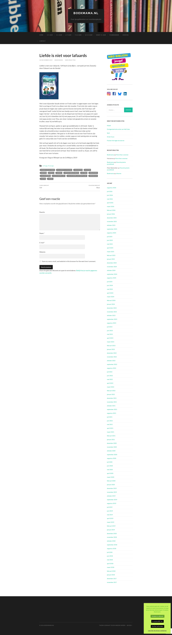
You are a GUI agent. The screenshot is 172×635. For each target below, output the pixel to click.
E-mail (42, 243)
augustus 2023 (111, 323)
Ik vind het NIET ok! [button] (157, 621)
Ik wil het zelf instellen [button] (157, 626)
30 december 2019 (45, 60)
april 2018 (110, 563)
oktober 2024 (111, 270)
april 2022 (110, 383)
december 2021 (112, 398)
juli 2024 (109, 281)
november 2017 (112, 582)
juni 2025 (110, 240)
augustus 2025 (111, 233)
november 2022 (112, 357)
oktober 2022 (111, 360)
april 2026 (110, 202)
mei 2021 (110, 424)
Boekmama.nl (86, 13)
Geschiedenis (78, 170)
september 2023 (112, 319)
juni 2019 (110, 511)
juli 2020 (109, 462)
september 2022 (112, 364)
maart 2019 (110, 522)
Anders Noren (120, 625)
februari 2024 (111, 300)
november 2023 (112, 312)
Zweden (50, 178)
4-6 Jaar (59, 35)
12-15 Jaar (88, 35)
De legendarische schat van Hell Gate (118, 129)
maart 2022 (110, 387)
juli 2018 (109, 552)
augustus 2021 (111, 413)
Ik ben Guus (110, 137)
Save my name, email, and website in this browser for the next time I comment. (69, 261)
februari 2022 (111, 390)
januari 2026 (111, 214)
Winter (43, 178)
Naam (42, 233)
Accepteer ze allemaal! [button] (157, 616)
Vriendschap (93, 176)
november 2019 (112, 492)
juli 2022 (109, 372)
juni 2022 (110, 375)
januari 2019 (111, 530)
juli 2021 (109, 417)
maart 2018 (110, 567)
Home (41, 35)
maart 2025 (110, 251)
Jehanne (118, 173)
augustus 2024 (111, 278)
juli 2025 (109, 236)
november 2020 (112, 447)
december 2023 (112, 308)
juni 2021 (110, 421)
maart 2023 (110, 342)
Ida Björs (87, 170)
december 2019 (112, 488)
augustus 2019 (111, 503)
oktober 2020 (111, 451)
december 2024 (112, 263)
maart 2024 (110, 296)
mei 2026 (110, 199)
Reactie (42, 212)
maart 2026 (110, 206)
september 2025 (112, 229)
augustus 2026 (111, 187)
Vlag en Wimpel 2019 (59, 176)
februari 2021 (111, 436)
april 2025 (110, 248)
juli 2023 (109, 327)
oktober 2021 (111, 406)
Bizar (94, 187)
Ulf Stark (84, 173)
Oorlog (51, 173)
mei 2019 (110, 514)
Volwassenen (114, 35)
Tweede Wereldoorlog (71, 173)
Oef (44, 187)
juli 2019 (109, 507)
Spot (108, 133)
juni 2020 (110, 466)
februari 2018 (111, 571)
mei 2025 (110, 244)
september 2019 (112, 499)
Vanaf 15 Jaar (101, 35)
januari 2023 (111, 349)
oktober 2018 (111, 541)
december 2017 (112, 578)
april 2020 (110, 473)
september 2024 (112, 274)
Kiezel (109, 125)
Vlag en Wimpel (45, 176)
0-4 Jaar (50, 35)
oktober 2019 (111, 496)
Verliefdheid (93, 173)
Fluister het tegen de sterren (115, 140)
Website (42, 252)
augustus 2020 (111, 458)
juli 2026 (109, 191)
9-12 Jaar (78, 35)
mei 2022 (110, 379)
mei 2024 (110, 289)
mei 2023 (110, 334)
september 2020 (112, 454)
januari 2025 (111, 259)
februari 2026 (111, 210)
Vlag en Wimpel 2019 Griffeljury (77, 176)
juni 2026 (110, 195)
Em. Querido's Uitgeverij (64, 170)
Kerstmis (43, 173)
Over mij (126, 35)
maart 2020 (110, 477)
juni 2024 (110, 285)
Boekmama (59, 60)
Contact (42, 41)
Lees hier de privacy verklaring (157, 630)
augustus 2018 (111, 548)
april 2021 (110, 428)
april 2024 (110, 293)
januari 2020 (111, 484)
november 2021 (112, 402)
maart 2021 (110, 432)
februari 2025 (111, 255)
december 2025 (112, 218)
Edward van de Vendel (47, 170)
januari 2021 (111, 439)
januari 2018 (111, 575)
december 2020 (112, 443)
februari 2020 (111, 481)
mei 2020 (110, 469)
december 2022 (112, 353)
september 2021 (112, 409)
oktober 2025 (111, 225)
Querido (59, 173)
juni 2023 (110, 330)
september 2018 (112, 545)
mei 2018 (110, 560)
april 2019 (110, 518)
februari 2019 (111, 526)
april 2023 (110, 338)
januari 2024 (111, 304)
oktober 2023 (111, 315)
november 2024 (112, 266)
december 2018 (112, 533)
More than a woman (122, 155)
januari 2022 (111, 394)
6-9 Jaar (68, 35)
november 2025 (112, 221)
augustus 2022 (111, 368)
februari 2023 (111, 345)
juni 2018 (110, 556)
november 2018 (112, 537)
